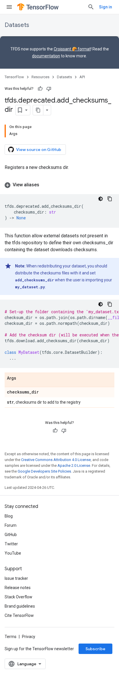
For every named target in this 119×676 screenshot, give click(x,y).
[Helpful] (40, 88)
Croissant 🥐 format (72, 49)
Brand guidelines (20, 606)
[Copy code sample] (109, 198)
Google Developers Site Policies (44, 471)
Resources (40, 77)
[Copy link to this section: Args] (22, 378)
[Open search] (91, 6)
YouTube (13, 553)
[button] (59, 184)
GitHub (11, 534)
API (82, 77)
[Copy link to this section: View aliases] (45, 184)
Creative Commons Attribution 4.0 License (56, 460)
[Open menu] (9, 7)
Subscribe (95, 648)
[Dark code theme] (100, 198)
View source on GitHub (38, 149)
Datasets (17, 25)
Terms (10, 636)
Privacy (28, 636)
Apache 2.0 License (73, 465)
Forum (10, 525)
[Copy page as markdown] (38, 110)
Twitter (11, 544)
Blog (9, 516)
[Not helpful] (48, 88)
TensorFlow (14, 77)
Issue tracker (16, 578)
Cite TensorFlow (19, 615)
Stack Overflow (18, 597)
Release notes (18, 587)
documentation (46, 56)
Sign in (105, 7)
